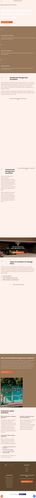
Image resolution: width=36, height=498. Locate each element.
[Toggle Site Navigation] (1, 1)
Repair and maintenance (6, 50)
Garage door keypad (9, 485)
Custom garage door (9, 484)
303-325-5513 (2, 496)
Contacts (26, 468)
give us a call (8, 457)
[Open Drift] (34, 496)
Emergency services (22, 368)
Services (26, 471)
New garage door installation (7, 35)
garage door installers (10, 271)
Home (27, 467)
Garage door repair (9, 478)
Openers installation (5, 66)
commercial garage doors (10, 195)
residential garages (4, 179)
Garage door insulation (9, 481)
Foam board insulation (7, 276)
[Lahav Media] (22, 494)
